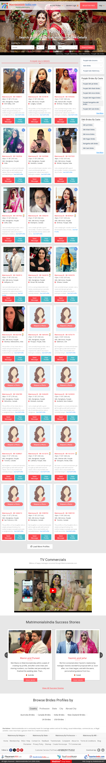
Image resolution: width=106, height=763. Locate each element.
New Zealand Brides (76, 715)
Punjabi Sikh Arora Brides (91, 93)
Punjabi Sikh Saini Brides (91, 109)
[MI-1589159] (66, 497)
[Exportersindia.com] (94, 757)
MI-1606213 (17, 513)
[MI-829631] (66, 199)
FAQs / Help (25, 741)
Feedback (45, 741)
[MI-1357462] (13, 199)
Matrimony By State (40, 736)
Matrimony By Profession (65, 736)
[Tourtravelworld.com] (67, 757)
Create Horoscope (60, 744)
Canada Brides (44, 715)
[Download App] (98, 750)
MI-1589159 (70, 513)
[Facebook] (10, 750)
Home (5, 741)
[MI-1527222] (66, 140)
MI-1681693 (43, 335)
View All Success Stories (53, 688)
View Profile (20, 121)
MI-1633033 (70, 394)
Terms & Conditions (88, 741)
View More (99, 113)
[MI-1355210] (40, 199)
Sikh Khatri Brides (89, 130)
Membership (15, 741)
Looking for (15, 43)
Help (101, 6)
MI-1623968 (43, 156)
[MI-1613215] (40, 437)
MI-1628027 (17, 454)
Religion (61, 43)
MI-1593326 (70, 97)
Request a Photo (40, 326)
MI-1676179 (70, 335)
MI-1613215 (43, 454)
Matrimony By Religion (16, 736)
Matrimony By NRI (90, 736)
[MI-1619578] (40, 80)
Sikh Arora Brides (89, 134)
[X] (14, 750)
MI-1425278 (70, 275)
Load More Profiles (40, 546)
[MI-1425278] (66, 259)
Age (37, 43)
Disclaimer (27, 744)
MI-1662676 (43, 275)
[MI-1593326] (66, 80)
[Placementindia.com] (11, 757)
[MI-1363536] (13, 140)
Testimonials (56, 741)
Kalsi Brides (87, 66)
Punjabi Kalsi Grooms (90, 60)
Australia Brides (27, 715)
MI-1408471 (17, 97)
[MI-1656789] (13, 378)
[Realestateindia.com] (39, 757)
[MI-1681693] (40, 318)
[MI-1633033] (66, 378)
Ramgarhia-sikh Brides (90, 144)
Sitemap (48, 744)
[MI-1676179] (66, 318)
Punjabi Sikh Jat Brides (90, 84)
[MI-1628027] (13, 437)
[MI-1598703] (40, 497)
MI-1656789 (17, 394)
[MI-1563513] (13, 259)
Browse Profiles (55, 6)
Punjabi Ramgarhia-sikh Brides (91, 103)
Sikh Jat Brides (88, 125)
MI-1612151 (70, 454)
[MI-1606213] (13, 497)
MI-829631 (70, 216)
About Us (75, 741)
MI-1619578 (43, 97)
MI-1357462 (17, 216)
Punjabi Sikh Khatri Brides (91, 88)
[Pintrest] (21, 750)
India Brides (59, 715)
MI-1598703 (43, 513)
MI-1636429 (43, 394)
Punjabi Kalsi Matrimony (91, 71)
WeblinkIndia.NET (98, 761)
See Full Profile (19, 115)
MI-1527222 (70, 156)
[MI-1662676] (40, 259)
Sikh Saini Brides (88, 148)
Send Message (8, 121)
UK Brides (46, 719)
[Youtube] (18, 750)
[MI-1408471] (13, 80)
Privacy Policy (38, 744)
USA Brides (59, 719)
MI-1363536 (17, 156)
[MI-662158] (13, 318)
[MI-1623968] (40, 140)
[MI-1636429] (40, 378)
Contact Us (36, 741)
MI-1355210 (43, 216)
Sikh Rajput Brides (89, 139)
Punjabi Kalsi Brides (40, 61)
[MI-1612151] (66, 437)
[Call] (23, 70)
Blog (99, 741)
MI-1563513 (17, 275)
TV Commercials (75, 744)
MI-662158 (17, 335)
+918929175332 (66, 750)
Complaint (66, 741)
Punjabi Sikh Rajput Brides (92, 98)
